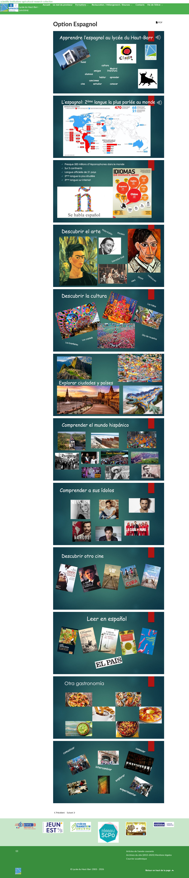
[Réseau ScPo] (108, 832)
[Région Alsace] (163, 824)
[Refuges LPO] (136, 829)
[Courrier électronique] (17, 851)
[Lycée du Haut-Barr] (39, 871)
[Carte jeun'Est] (53, 827)
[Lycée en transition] (80, 827)
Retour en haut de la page (158, 870)
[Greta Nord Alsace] (25, 825)
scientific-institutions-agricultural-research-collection (27, 2)
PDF (160, 22)
